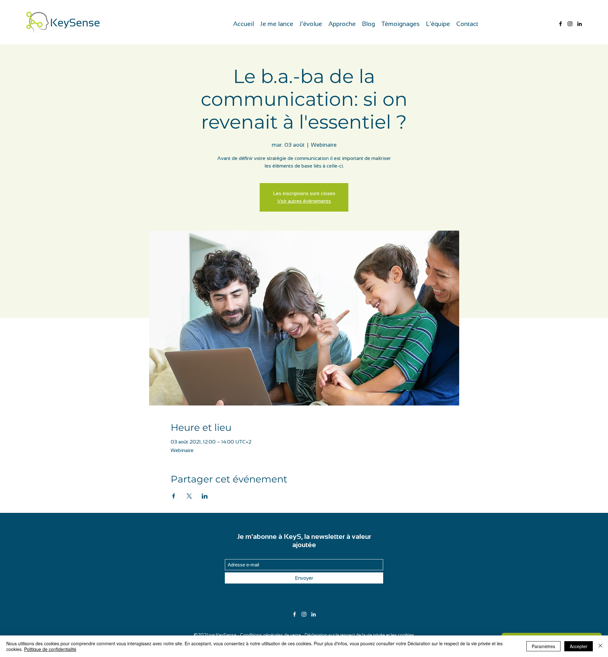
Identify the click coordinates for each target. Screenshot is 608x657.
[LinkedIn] (579, 24)
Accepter (578, 646)
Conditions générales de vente (270, 634)
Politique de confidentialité (50, 649)
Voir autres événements (304, 201)
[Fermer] (600, 646)
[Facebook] (560, 24)
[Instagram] (570, 24)
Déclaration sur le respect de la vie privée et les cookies (359, 634)
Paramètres (543, 646)
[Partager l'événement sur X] (189, 496)
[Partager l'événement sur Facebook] (174, 496)
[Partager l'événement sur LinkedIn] (205, 496)
